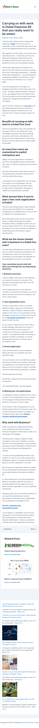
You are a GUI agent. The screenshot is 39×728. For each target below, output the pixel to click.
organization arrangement (16, 318)
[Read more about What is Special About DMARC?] (19, 568)
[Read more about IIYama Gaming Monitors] (19, 545)
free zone (27, 106)
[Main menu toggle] (35, 7)
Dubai (13, 44)
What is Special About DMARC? (18, 579)
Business (7, 554)
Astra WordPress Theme (30, 722)
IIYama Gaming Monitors (15, 551)
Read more (21, 612)
